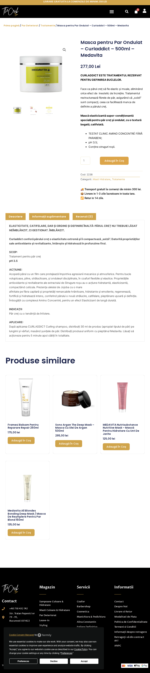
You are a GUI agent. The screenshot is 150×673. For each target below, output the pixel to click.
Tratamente (48, 25)
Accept (84, 661)
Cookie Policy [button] (80, 649)
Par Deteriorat (30, 25)
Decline (53, 661)
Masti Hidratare (101, 179)
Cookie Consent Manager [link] (21, 635)
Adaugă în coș (114, 161)
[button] (111, 11)
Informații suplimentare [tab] (49, 216)
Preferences (23, 661)
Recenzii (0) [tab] (84, 216)
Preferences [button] (66, 653)
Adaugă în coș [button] (21, 440)
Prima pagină (11, 25)
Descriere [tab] (15, 216)
